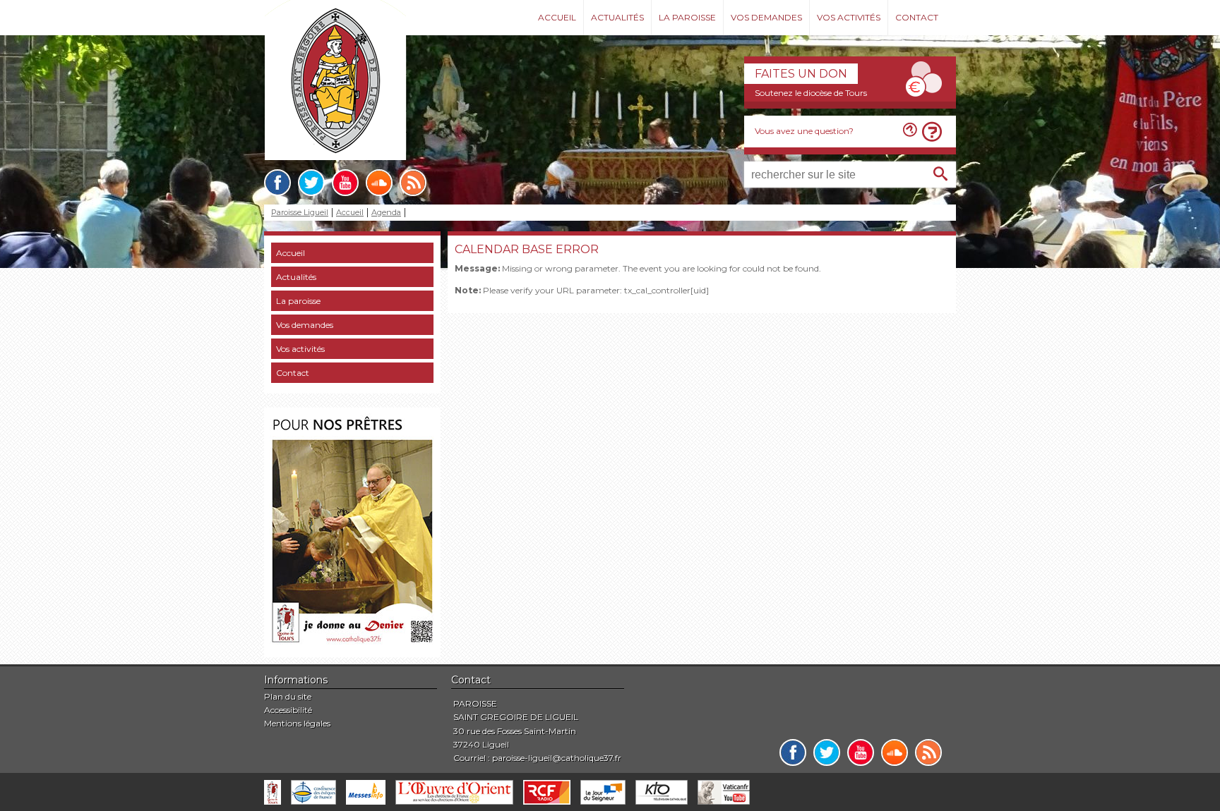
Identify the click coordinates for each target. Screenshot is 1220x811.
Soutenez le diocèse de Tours (811, 92)
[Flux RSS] (413, 182)
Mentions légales (297, 723)
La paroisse (687, 17)
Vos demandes (766, 17)
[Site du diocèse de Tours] (272, 792)
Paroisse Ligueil (299, 212)
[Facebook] (277, 182)
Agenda (386, 212)
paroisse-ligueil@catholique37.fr (556, 757)
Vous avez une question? (804, 131)
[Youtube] (345, 182)
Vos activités (848, 17)
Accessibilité (288, 710)
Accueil (557, 17)
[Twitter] (311, 182)
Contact (916, 17)
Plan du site (287, 696)
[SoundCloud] (379, 182)
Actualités (617, 17)
